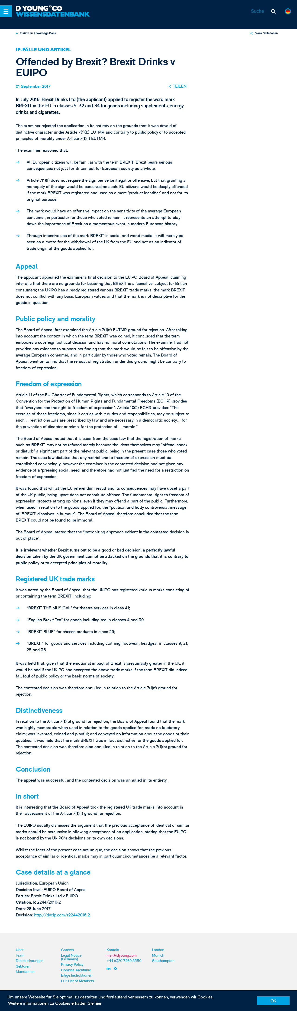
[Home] (53, 8)
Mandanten (25, 971)
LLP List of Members (77, 981)
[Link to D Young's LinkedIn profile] (109, 968)
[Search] (273, 11)
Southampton (163, 960)
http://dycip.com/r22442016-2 (62, 915)
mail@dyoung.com (122, 955)
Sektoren (23, 966)
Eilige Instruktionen (76, 975)
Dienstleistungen (29, 960)
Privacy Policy (72, 964)
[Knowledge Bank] (53, 18)
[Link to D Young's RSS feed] (116, 968)
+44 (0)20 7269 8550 (124, 960)
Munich (158, 955)
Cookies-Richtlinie (76, 970)
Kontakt (113, 950)
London (158, 950)
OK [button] (273, 1001)
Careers (67, 950)
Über (19, 950)
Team (20, 955)
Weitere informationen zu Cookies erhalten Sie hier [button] (54, 1003)
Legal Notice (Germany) (71, 957)
